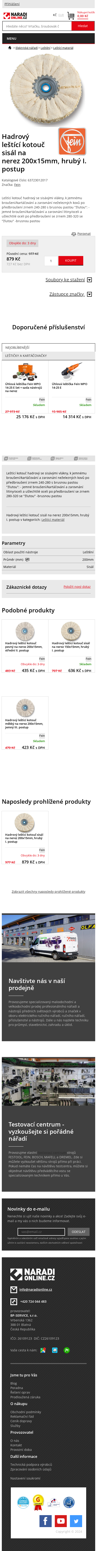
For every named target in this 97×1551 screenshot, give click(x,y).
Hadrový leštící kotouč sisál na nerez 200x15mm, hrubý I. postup (24, 838)
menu (11, 38)
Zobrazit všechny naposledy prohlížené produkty (48, 892)
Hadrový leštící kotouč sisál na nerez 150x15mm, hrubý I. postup (71, 646)
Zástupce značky (67, 294)
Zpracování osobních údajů (30, 1469)
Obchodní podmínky (25, 1412)
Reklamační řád (22, 1417)
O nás (14, 1441)
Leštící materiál (63, 48)
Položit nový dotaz (77, 587)
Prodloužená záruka (25, 1397)
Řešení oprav (20, 1392)
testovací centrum (52, 1153)
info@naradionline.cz (35, 1290)
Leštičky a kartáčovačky (26, 356)
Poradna (16, 1388)
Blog (13, 1383)
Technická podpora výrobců (31, 1465)
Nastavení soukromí (25, 1478)
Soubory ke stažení (65, 280)
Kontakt (16, 1445)
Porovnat (84, 234)
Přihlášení (12, 4)
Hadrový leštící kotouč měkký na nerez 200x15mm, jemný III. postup (24, 723)
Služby (15, 1426)
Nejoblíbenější (17, 348)
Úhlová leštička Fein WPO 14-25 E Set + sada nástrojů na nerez (23, 387)
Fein (17, 185)
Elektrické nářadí (27, 48)
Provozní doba (21, 1450)
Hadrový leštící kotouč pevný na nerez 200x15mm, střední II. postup (23, 646)
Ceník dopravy (21, 1421)
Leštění (45, 48)
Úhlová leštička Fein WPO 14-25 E (69, 386)
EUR (61, 15)
